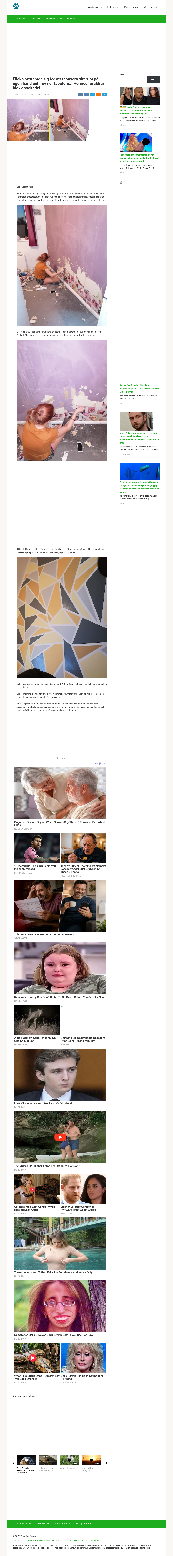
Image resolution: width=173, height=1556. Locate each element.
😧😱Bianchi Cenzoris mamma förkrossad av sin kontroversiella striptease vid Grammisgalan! (136, 110)
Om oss (71, 18)
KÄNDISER (35, 18)
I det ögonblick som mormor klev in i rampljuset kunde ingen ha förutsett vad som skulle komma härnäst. (139, 158)
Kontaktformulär (131, 7)
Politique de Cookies (44, 1540)
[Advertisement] (86, 46)
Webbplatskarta (151, 7)
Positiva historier (54, 18)
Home (15, 74)
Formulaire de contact (63, 1540)
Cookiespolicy (113, 7)
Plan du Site (94, 1540)
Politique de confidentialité (24, 1540)
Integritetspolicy (94, 7)
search (154, 79)
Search (123, 74)
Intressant (20, 18)
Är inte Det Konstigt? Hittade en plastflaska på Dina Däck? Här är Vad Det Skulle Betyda (139, 388)
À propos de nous (81, 1540)
